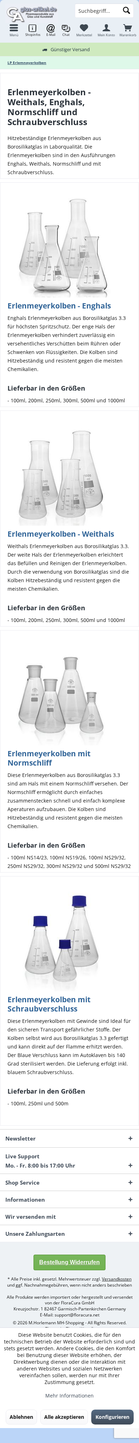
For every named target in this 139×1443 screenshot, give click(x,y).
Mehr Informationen (69, 1395)
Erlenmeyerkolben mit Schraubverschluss (49, 1004)
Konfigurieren (112, 1417)
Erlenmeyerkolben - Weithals (60, 534)
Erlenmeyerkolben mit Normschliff (49, 758)
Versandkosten (117, 1279)
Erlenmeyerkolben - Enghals (59, 306)
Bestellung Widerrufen (69, 1262)
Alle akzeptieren (64, 1417)
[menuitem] (128, 30)
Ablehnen (21, 1417)
